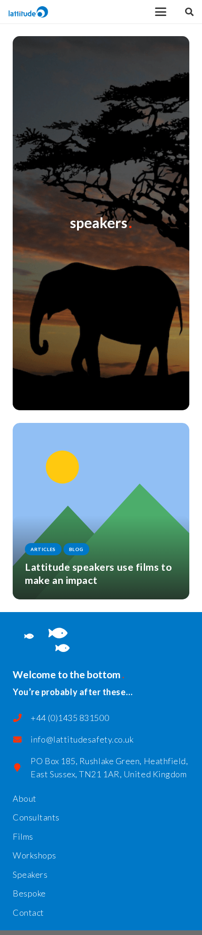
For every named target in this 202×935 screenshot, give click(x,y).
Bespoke (29, 893)
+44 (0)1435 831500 (70, 718)
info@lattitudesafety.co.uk (82, 739)
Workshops (34, 855)
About (25, 798)
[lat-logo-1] (28, 12)
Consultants (36, 817)
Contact (28, 912)
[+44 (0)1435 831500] (22, 717)
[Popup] (189, 12)
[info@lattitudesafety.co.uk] (22, 739)
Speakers (30, 874)
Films (23, 836)
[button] (160, 11)
